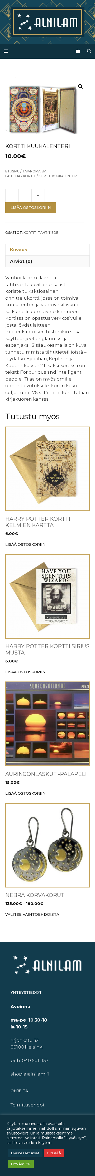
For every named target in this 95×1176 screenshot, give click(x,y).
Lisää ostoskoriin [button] (25, 544)
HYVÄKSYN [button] (21, 1164)
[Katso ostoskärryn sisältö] (78, 51)
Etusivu (12, 171)
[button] (80, 86)
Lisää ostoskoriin (31, 207)
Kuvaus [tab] (18, 249)
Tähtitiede (48, 233)
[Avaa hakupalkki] (89, 51)
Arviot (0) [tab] (21, 261)
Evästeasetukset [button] (25, 1153)
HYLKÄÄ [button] (54, 1153)
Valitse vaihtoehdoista (32, 914)
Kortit (29, 176)
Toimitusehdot (28, 1105)
